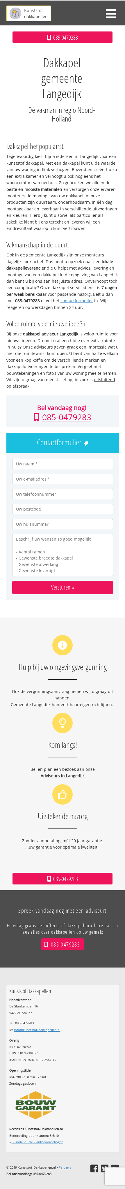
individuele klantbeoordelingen (37, 1142)
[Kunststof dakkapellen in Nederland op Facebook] (94, 1168)
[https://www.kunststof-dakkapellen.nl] (29, 13)
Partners (65, 1167)
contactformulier (76, 300)
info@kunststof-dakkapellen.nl (37, 1030)
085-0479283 (66, 417)
